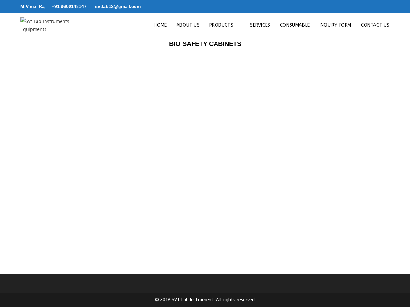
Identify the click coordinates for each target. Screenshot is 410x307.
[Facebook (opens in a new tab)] (377, 7)
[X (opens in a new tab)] (368, 7)
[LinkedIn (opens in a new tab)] (386, 7)
